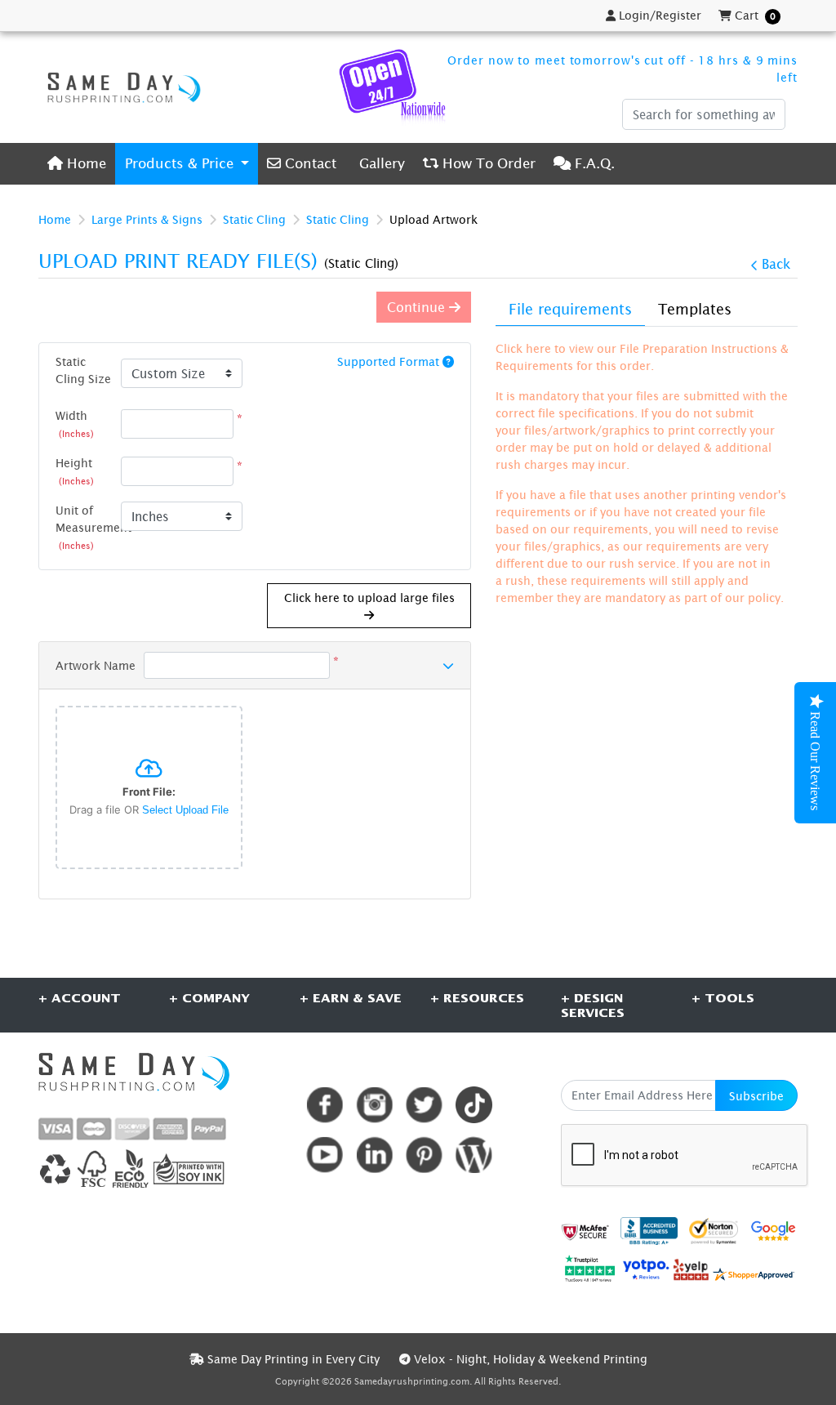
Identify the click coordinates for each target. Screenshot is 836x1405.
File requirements (570, 309)
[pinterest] (424, 1154)
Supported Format (389, 361)
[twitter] (424, 1104)
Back (776, 263)
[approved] (753, 1273)
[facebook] (324, 1104)
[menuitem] (76, 164)
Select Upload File (185, 810)
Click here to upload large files (369, 597)
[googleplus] (585, 1231)
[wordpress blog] (474, 1154)
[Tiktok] (474, 1104)
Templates (695, 309)
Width (75, 423)
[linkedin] (374, 1154)
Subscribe (756, 1096)
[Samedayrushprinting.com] (120, 87)
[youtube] (324, 1154)
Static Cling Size (83, 370)
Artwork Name (96, 665)
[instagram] (374, 1104)
